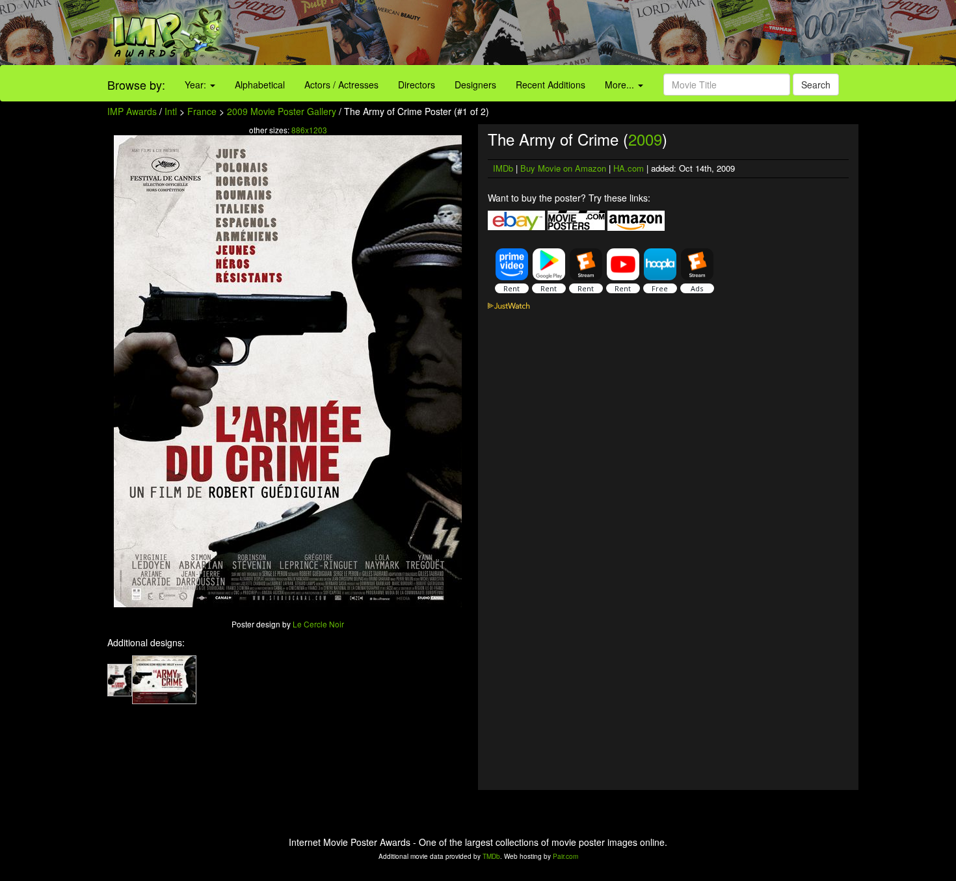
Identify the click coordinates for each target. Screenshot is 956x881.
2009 (645, 138)
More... (621, 84)
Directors (416, 84)
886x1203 (309, 129)
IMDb (503, 168)
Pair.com (565, 856)
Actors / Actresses (341, 84)
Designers (475, 84)
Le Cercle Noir (318, 623)
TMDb (491, 856)
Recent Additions (550, 84)
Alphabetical (260, 84)
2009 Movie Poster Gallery (281, 111)
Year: (197, 84)
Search (815, 84)
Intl (171, 111)
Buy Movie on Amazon (563, 168)
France (202, 111)
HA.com (628, 168)
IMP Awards (132, 111)
